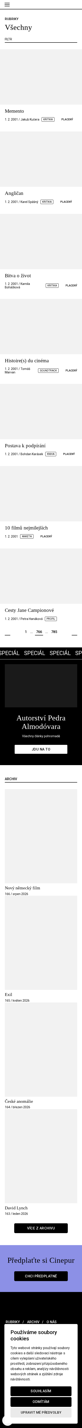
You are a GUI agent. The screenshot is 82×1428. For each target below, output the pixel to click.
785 (54, 632)
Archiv (32, 1322)
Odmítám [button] (41, 1402)
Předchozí (7, 632)
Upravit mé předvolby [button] (41, 1412)
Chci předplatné (41, 1276)
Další (74, 632)
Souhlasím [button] (41, 1391)
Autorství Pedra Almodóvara (41, 722)
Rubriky (12, 1322)
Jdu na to (41, 749)
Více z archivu (41, 1228)
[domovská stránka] (41, 5)
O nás (51, 1322)
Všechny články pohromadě (41, 736)
